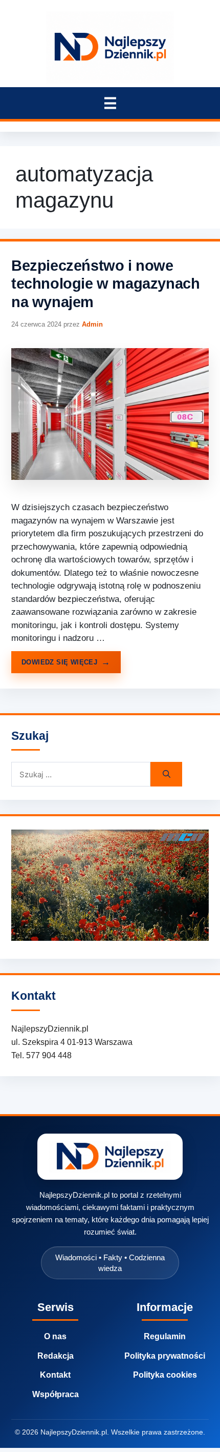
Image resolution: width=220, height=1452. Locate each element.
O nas (55, 1336)
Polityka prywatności (164, 1356)
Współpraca (55, 1394)
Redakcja (55, 1356)
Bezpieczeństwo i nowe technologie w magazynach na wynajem (105, 283)
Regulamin (165, 1336)
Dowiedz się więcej (59, 662)
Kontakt (55, 1374)
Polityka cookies (165, 1374)
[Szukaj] (166, 774)
